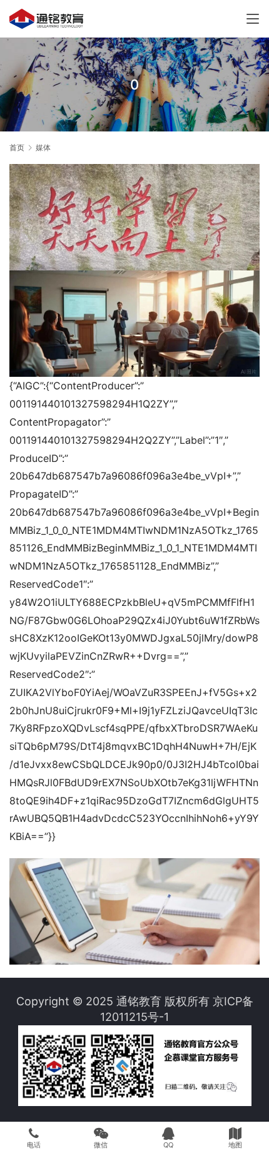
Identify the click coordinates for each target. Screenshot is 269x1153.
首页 (16, 147)
